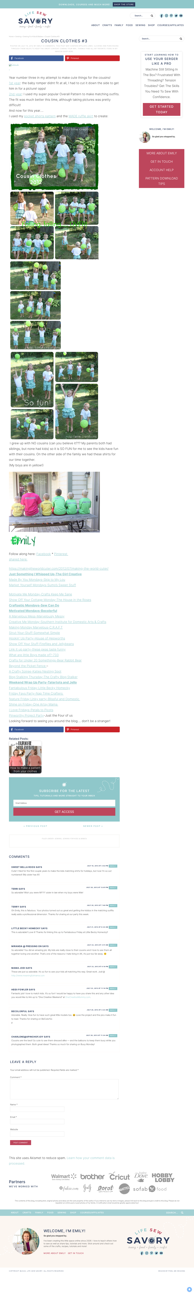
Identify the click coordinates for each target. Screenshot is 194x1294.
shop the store (124, 4)
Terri (14, 888)
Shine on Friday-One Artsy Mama (33, 704)
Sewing (18, 36)
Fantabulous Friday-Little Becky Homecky (39, 688)
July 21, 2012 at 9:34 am (97, 927)
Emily (39, 46)
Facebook (43, 554)
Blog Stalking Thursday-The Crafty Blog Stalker (43, 677)
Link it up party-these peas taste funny (37, 649)
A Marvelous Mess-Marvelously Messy (36, 616)
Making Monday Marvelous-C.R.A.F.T (36, 627)
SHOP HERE (68, 51)
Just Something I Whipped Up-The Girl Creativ (44, 574)
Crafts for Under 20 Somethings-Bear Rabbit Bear (45, 660)
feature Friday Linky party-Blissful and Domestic (44, 699)
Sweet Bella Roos (23, 867)
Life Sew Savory (35, 19)
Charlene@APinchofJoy (27, 1036)
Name (14, 1104)
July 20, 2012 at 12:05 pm (97, 887)
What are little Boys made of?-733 (34, 655)
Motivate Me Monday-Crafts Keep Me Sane (40, 594)
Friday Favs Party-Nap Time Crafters (36, 693)
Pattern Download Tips (161, 181)
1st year (14, 83)
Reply (113, 866)
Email (13, 1117)
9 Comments (49, 46)
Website (14, 1129)
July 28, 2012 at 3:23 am (97, 1010)
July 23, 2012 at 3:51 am (97, 945)
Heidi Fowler (19, 989)
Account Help (162, 170)
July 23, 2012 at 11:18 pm (97, 988)
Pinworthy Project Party (26, 715)
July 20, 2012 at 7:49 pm (97, 905)
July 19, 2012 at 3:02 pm (97, 866)
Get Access (64, 812)
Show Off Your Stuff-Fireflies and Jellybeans (41, 644)
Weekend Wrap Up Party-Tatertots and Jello (43, 682)
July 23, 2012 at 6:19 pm (97, 966)
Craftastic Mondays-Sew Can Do (34, 605)
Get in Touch (162, 161)
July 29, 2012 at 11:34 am (97, 1035)
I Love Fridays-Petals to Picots (31, 710)
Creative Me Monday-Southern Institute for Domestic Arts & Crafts (57, 622)
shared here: (18, 559)
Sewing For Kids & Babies (33, 36)
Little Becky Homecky (26, 928)
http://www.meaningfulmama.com (28, 975)
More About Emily (162, 153)
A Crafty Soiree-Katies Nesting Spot (35, 671)
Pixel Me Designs (176, 1271)
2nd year (15, 94)
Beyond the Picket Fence (27, 666)
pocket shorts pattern (40, 116)
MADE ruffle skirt (81, 116)
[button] (115, 68)
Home (11, 36)
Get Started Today (162, 109)
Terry (15, 906)
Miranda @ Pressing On (26, 946)
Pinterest (61, 554)
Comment (16, 1077)
